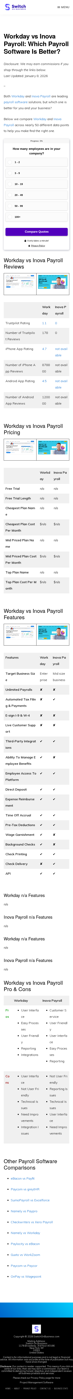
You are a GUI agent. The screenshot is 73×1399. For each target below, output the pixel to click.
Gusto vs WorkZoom (25, 1255)
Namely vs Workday (25, 1233)
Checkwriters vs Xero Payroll (32, 1222)
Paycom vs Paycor (24, 1266)
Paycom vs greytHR (25, 1189)
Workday (17, 96)
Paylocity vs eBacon (25, 1244)
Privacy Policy (38, 1377)
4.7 (44, 349)
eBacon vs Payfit (23, 1178)
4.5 (44, 381)
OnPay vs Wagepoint (26, 1276)
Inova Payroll (41, 96)
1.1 (44, 323)
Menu (65, 7)
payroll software (16, 102)
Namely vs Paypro (24, 1211)
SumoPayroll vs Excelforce (30, 1200)
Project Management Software (36, 1382)
